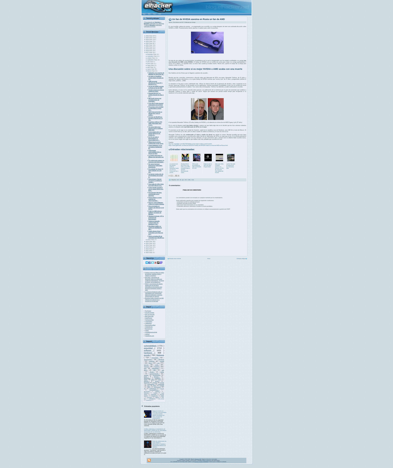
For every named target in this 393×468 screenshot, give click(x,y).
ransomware (148, 359)
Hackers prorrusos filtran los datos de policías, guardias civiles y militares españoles (154, 274)
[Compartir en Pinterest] (178, 176)
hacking (157, 366)
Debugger (146, 393)
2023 (147, 41)
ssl (145, 388)
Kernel (157, 381)
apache (155, 382)
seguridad (149, 348)
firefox (146, 377)
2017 (147, 52)
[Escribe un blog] (172, 176)
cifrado (152, 372)
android (152, 361)
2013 (147, 247)
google (147, 355)
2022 (147, 43)
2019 (147, 49)
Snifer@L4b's (149, 327)
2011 (147, 250)
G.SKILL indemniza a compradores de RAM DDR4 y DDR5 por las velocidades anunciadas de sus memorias (155, 430)
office (153, 379)
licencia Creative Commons (201, 461)
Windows (161, 359)
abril (148, 67)
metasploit (153, 394)
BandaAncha (148, 329)
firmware (157, 377)
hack (159, 379)
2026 (147, 36)
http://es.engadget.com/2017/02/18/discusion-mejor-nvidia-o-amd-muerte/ (190, 144)
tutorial (146, 365)
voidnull (147, 334)
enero (149, 239)
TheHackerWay (149, 320)
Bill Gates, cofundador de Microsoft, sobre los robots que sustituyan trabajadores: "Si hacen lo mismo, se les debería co (154, 280)
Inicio (208, 258)
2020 (147, 47)
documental (147, 391)
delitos (162, 395)
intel (186, 179)
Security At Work (149, 312)
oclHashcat (148, 400)
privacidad (155, 358)
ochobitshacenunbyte (151, 332)
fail (180, 179)
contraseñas (151, 384)
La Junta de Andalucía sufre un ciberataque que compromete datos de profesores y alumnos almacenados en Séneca (153, 294)
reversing (149, 397)
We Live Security (149, 314)
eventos (162, 385)
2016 (147, 241)
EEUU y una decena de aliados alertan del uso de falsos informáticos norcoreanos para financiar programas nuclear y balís (154, 287)
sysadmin (158, 378)
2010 (147, 252)
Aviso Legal (206, 460)
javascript (146, 382)
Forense (162, 388)
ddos (146, 370)
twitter (162, 372)
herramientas (157, 375)
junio (148, 63)
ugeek (147, 330)
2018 (147, 50)
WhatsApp (155, 368)
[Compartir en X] (174, 176)
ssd (145, 368)
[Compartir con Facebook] (176, 176)
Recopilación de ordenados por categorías (154, 23)
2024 (147, 39)
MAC (149, 387)
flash (154, 385)
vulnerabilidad (150, 346)
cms (148, 385)
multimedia (161, 384)
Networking (147, 378)
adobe (146, 379)
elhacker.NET (198, 459)
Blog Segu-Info (149, 316)
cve (158, 363)
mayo (149, 65)
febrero (149, 71)
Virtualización (154, 395)
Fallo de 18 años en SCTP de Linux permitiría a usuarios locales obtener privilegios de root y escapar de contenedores (159, 414)
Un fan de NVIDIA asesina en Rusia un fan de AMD (198, 19)
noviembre (150, 56)
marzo (149, 69)
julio (148, 61)
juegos (162, 382)
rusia (192, 179)
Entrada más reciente (175, 258)
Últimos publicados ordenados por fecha (153, 25)
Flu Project (148, 311)
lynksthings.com (149, 336)
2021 (147, 45)
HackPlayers (148, 318)
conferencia (152, 388)
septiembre (150, 60)
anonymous (157, 387)
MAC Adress (161, 398)
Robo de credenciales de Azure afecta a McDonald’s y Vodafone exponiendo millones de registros (159, 444)
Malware (160, 355)
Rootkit (155, 393)
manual (146, 366)
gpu (183, 179)
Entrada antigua (241, 258)
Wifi (154, 370)
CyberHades (148, 321)
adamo (157, 397)
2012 (147, 249)
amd (178, 179)
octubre (149, 58)
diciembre (150, 54)
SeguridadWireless (154, 390)
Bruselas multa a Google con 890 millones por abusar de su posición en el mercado (154, 300)
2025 (147, 38)
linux (150, 363)
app (163, 370)
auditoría (157, 391)
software (149, 350)
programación (154, 373)
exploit (162, 361)
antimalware (152, 398)
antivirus (147, 381)
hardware (149, 353)
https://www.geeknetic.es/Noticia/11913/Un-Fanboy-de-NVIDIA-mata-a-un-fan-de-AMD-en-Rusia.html (198, 145)
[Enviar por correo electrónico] (169, 176)
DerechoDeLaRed (150, 325)
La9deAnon (148, 323)
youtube (146, 375)
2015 (147, 243)
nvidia (157, 365)
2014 (147, 245)
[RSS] (149, 460)
